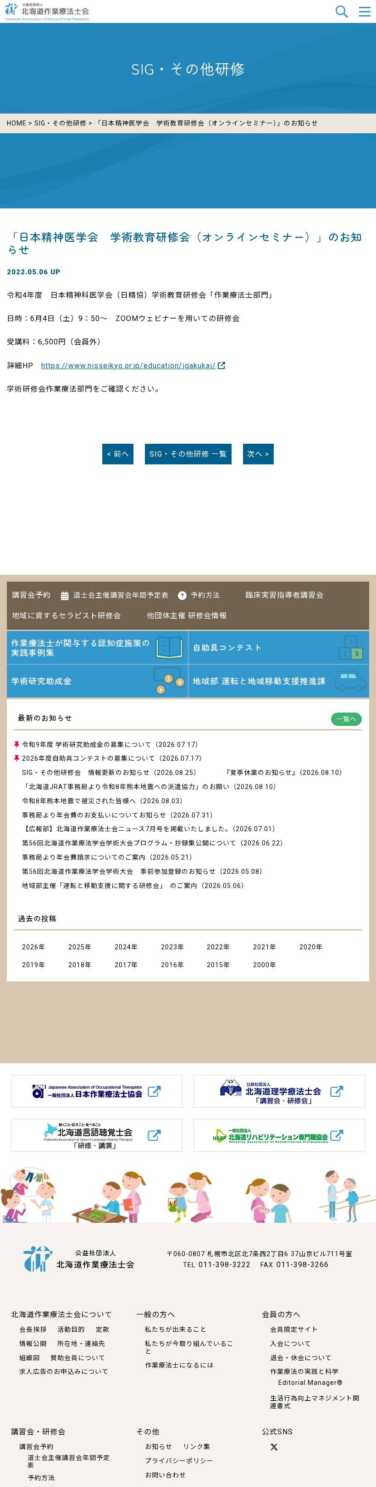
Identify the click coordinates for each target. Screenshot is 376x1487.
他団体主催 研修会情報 (187, 615)
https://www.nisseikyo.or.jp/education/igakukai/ (128, 365)
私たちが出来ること (176, 1329)
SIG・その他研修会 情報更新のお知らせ (86, 772)
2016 (169, 965)
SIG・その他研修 (60, 123)
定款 (103, 1329)
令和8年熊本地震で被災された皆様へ (79, 801)
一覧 (188, 454)
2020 (307, 947)
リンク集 (196, 1446)
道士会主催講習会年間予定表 (121, 595)
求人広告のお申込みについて (64, 1371)
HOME (17, 123)
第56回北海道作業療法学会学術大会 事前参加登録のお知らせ (119, 871)
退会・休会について (301, 1358)
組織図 (29, 1358)
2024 (123, 947)
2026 (30, 947)
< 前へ (118, 454)
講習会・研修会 (38, 1431)
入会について (290, 1343)
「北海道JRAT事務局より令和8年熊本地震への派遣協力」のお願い (126, 786)
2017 (123, 965)
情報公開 (33, 1343)
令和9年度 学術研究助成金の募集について (87, 744)
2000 (261, 965)
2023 (169, 947)
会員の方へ (281, 1314)
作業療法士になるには (179, 1365)
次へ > (258, 454)
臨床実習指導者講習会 (285, 595)
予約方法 (205, 595)
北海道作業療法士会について (61, 1314)
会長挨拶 (33, 1329)
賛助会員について (77, 1358)
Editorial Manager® (310, 1382)
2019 (30, 965)
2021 (261, 947)
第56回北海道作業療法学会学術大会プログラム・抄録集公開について (129, 843)
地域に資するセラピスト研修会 (66, 615)
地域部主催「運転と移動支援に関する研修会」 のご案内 (110, 885)
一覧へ (346, 719)
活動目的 (71, 1329)
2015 (215, 965)
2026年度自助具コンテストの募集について (88, 758)
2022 (215, 947)
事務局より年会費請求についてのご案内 (84, 857)
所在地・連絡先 (81, 1343)
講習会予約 (31, 595)
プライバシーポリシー (179, 1461)
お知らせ (158, 1446)
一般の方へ (155, 1314)
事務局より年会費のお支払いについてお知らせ (94, 815)
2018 (76, 965)
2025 (76, 947)
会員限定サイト (294, 1329)
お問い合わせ (165, 1475)
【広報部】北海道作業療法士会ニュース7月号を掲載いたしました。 (127, 829)
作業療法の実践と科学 (304, 1371)
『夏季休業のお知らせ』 (261, 772)
